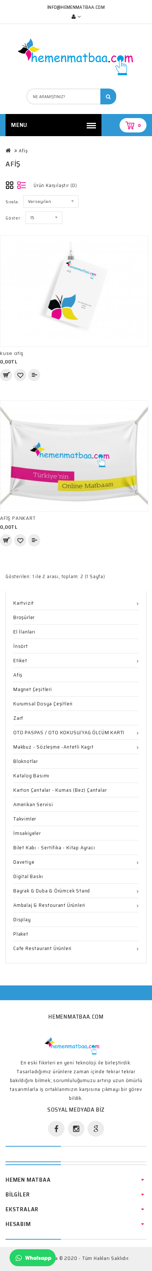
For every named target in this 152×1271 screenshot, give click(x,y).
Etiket (20, 660)
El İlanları (24, 632)
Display (22, 919)
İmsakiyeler (27, 833)
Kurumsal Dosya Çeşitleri (43, 704)
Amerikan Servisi (33, 804)
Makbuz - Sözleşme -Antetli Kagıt (53, 747)
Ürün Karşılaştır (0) (55, 185)
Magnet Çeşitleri (32, 689)
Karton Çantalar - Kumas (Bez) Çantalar (60, 790)
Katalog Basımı (31, 775)
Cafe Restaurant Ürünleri (42, 948)
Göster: (14, 217)
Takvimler (24, 819)
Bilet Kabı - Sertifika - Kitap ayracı (54, 847)
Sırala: (13, 201)
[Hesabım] (76, 17)
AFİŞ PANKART (18, 518)
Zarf (18, 718)
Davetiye (23, 862)
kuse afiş (12, 353)
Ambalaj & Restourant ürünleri (49, 905)
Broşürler (24, 617)
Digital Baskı (28, 876)
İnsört (20, 646)
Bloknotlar (25, 761)
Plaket (20, 934)
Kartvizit (23, 603)
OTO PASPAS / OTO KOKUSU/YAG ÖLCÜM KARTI (68, 732)
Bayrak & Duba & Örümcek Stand (51, 891)
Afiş (23, 151)
